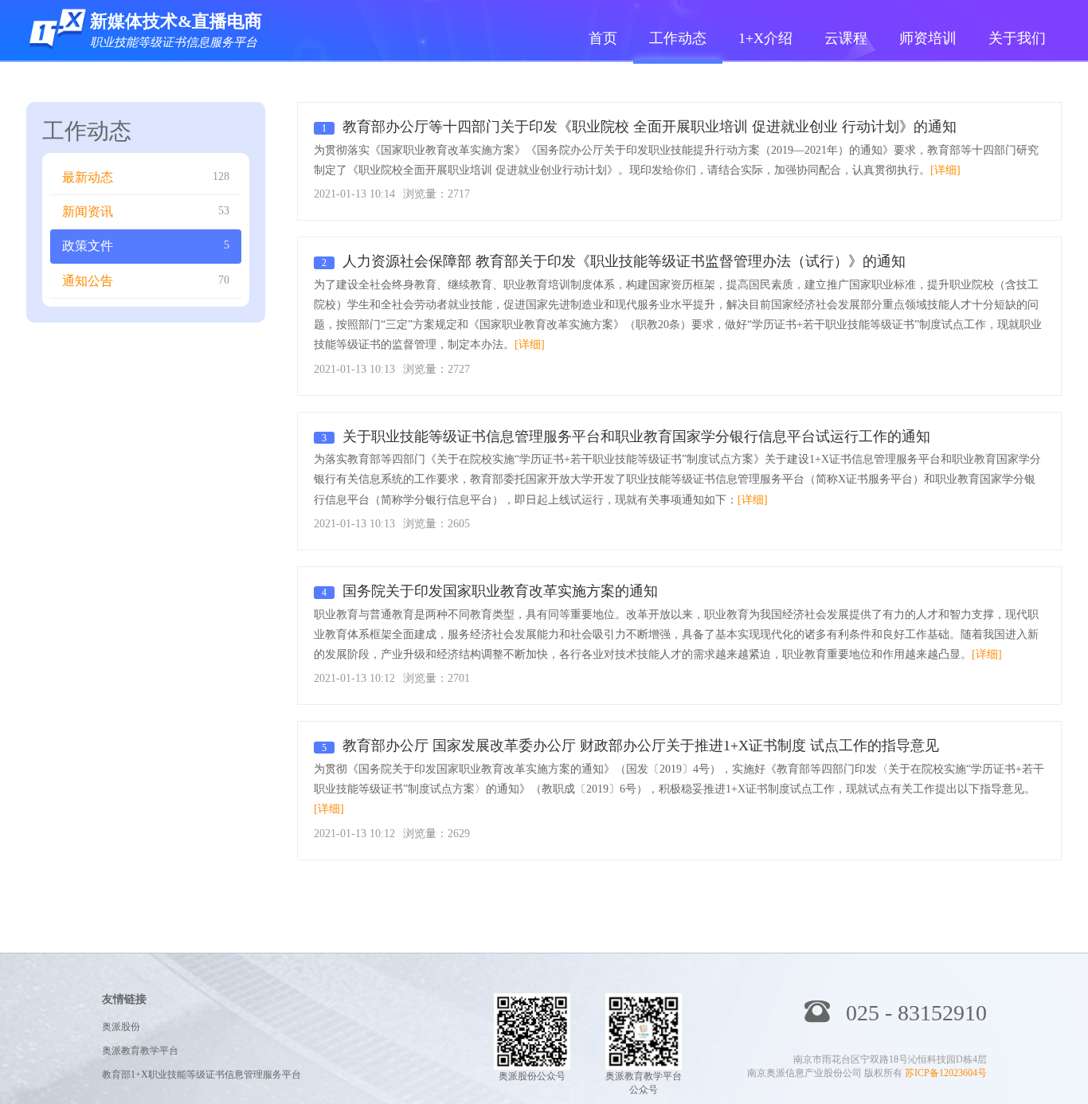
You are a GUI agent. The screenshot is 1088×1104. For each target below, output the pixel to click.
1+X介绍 (765, 38)
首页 (603, 38)
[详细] (945, 170)
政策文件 (145, 246)
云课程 (845, 38)
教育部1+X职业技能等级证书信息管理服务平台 (201, 1074)
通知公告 (145, 281)
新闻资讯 (145, 211)
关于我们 (1017, 38)
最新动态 (145, 177)
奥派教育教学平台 (140, 1050)
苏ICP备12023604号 (946, 1073)
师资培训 (928, 38)
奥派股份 (121, 1026)
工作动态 (677, 38)
